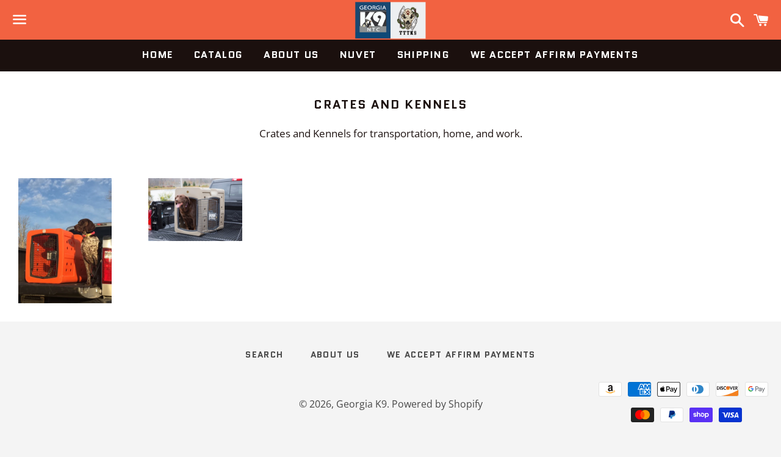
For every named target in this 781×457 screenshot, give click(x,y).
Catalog (218, 55)
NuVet (358, 55)
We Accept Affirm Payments (554, 55)
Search (264, 354)
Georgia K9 (361, 404)
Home (157, 55)
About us (291, 55)
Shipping (423, 55)
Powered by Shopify (437, 404)
